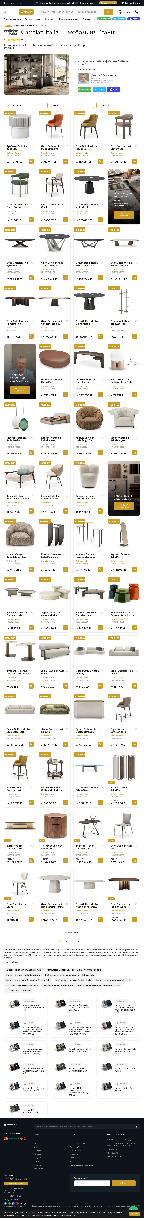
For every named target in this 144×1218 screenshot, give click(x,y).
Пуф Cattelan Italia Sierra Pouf (51, 381)
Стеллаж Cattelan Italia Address (120, 322)
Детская (37, 1161)
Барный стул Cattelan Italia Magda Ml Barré (118, 731)
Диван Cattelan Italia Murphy (87, 672)
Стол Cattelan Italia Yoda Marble (87, 206)
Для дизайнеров (77, 1147)
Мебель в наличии (68, 19)
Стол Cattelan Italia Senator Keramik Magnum (121, 264)
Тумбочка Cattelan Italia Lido (51, 847)
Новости (73, 1161)
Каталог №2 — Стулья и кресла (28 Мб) (33, 1089)
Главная (20, 25)
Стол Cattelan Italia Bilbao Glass (87, 789)
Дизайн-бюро (75, 1150)
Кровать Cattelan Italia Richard (51, 439)
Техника (86, 19)
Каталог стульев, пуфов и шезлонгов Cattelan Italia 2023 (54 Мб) (126, 1009)
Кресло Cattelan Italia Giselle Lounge (18, 497)
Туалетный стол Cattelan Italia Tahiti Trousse (87, 847)
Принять (134, 1213)
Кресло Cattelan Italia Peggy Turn (85, 439)
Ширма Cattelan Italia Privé (119, 789)
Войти (123, 1183)
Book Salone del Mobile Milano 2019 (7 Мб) (80, 1050)
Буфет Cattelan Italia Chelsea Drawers (87, 730)
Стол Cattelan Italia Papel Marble (18, 322)
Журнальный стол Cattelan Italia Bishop (122, 614)
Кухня (36, 1147)
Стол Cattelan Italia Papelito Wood (121, 905)
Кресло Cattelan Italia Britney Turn (85, 497)
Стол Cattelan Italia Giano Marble (87, 322)
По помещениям (33, 19)
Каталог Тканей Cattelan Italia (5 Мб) (78, 1069)
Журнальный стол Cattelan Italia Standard (17, 614)
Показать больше (11, 962)
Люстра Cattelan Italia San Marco (16, 439)
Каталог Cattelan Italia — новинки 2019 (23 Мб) (125, 1051)
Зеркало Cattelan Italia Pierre (120, 555)
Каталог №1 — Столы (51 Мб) (125, 1069)
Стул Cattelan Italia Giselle (52, 206)
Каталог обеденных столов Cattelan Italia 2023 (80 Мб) (79, 1007)
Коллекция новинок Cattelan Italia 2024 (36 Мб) (34, 1007)
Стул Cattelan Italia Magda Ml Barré (52, 147)
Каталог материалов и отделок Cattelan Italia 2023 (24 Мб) (33, 1051)
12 (79, 941)
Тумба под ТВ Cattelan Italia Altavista (14, 847)
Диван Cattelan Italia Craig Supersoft (18, 730)
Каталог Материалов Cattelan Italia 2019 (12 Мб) (33, 1070)
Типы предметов (12, 19)
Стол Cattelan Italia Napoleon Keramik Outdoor (87, 906)
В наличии (38, 1168)
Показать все (72, 932)
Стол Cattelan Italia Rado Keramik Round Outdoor (52, 906)
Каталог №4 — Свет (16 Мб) (124, 1089)
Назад (9, 25)
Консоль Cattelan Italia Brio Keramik (85, 555)
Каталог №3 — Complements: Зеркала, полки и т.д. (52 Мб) (79, 1091)
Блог (72, 1157)
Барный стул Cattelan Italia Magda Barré (14, 789)
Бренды (30, 25)
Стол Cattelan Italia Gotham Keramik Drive (52, 323)
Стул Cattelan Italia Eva (121, 847)
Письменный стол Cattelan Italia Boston (86, 381)
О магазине (9, 3)
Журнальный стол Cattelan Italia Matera (51, 614)
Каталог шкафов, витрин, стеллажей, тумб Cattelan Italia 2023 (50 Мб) (32, 1030)
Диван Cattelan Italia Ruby (52, 672)
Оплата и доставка (78, 1143)
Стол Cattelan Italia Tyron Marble (18, 264)
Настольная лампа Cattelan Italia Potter (121, 381)
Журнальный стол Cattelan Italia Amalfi (18, 672)
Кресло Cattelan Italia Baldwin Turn (17, 555)
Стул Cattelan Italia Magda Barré (87, 147)
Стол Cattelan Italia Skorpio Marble (87, 264)
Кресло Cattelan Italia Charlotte (50, 497)
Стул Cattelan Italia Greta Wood (121, 147)
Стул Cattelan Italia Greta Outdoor (17, 206)
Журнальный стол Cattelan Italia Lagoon (86, 614)
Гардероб (37, 1157)
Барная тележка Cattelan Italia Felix (51, 789)
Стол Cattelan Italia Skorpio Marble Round (52, 264)
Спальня (37, 1150)
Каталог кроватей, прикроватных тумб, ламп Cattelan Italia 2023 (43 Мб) (125, 1030)
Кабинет (37, 1154)
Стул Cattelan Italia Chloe (17, 905)
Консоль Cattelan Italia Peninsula (51, 555)
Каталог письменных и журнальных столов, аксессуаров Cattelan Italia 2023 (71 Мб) (80, 1030)
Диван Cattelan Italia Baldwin (52, 730)
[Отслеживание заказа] (120, 12)
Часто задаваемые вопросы (82, 1165)
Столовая (38, 1143)
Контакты (74, 1154)
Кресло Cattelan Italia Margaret (119, 439)
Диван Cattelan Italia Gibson (121, 672)
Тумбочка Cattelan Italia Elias (17, 147)
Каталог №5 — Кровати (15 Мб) (31, 1111)
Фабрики (49, 19)
